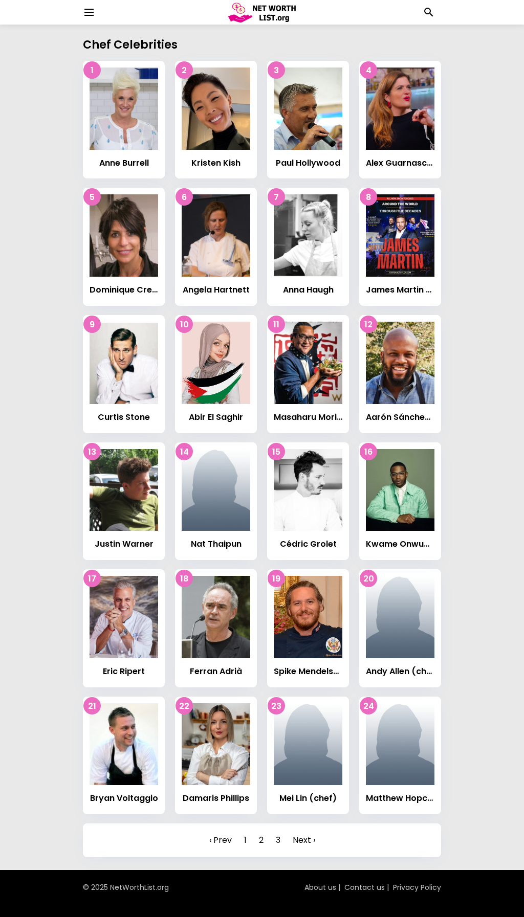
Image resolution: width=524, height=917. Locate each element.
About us (320, 887)
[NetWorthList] (262, 12)
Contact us (364, 887)
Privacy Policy (417, 887)
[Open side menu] (87, 12)
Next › (304, 840)
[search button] (429, 12)
